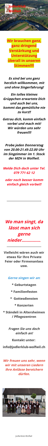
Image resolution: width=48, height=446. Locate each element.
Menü (42, 10)
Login (31, 8)
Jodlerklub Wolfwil (17, 8)
